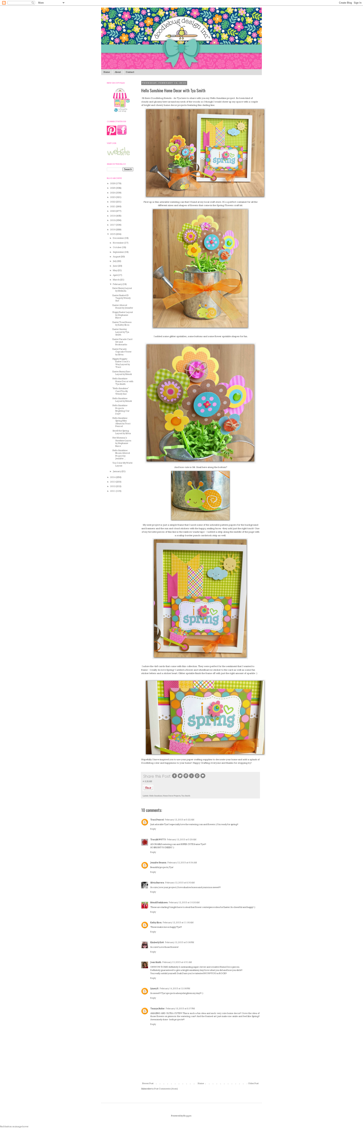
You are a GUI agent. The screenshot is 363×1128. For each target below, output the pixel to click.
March (116, 279)
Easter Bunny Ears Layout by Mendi (122, 373)
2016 (113, 229)
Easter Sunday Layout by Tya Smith (120, 332)
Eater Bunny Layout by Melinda (122, 289)
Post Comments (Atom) (166, 1088)
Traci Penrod (157, 819)
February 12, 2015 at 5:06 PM (179, 942)
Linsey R (154, 988)
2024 (113, 192)
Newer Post (148, 1083)
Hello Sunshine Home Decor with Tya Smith (122, 381)
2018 (113, 220)
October (117, 247)
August (117, 256)
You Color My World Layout (122, 464)
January (117, 471)
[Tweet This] (180, 778)
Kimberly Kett (157, 942)
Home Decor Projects (172, 795)
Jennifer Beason (158, 862)
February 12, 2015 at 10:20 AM (184, 902)
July (115, 261)
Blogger (187, 1115)
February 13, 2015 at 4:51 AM (177, 962)
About (118, 72)
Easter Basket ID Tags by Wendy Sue (121, 298)
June (115, 266)
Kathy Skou (156, 922)
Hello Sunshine (155, 795)
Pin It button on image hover (14, 1126)
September (118, 252)
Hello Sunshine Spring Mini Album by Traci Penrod (121, 422)
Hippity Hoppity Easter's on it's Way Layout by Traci (121, 363)
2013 (113, 481)
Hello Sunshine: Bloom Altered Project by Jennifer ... (121, 454)
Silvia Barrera (157, 882)
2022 (113, 201)
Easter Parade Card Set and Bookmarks (122, 342)
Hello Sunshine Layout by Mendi (122, 400)
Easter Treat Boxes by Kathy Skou (121, 323)
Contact (130, 72)
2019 (113, 215)
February (118, 284)
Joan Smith (155, 962)
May (115, 270)
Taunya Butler (157, 1008)
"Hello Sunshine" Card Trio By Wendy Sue (120, 391)
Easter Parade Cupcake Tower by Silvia (122, 352)
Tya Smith (185, 795)
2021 (113, 206)
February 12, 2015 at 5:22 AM (179, 819)
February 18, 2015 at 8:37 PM (180, 1008)
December (118, 238)
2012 (113, 486)
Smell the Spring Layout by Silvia (121, 432)
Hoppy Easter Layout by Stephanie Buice (122, 315)
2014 (113, 477)
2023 (113, 197)
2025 (113, 188)
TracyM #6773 (158, 839)
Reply (153, 829)
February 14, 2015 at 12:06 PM (175, 988)
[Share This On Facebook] (174, 778)
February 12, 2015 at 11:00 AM (178, 922)
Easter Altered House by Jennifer (122, 306)
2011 (113, 491)
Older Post (253, 1083)
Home (107, 72)
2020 (113, 211)
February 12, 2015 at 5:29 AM (181, 839)
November (118, 242)
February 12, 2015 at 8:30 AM (180, 882)
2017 (113, 224)
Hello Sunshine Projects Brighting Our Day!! (121, 409)
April (115, 275)
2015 (113, 234)
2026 (113, 183)
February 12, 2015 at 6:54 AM (182, 862)
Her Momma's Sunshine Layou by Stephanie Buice (121, 441)
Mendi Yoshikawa (159, 902)
